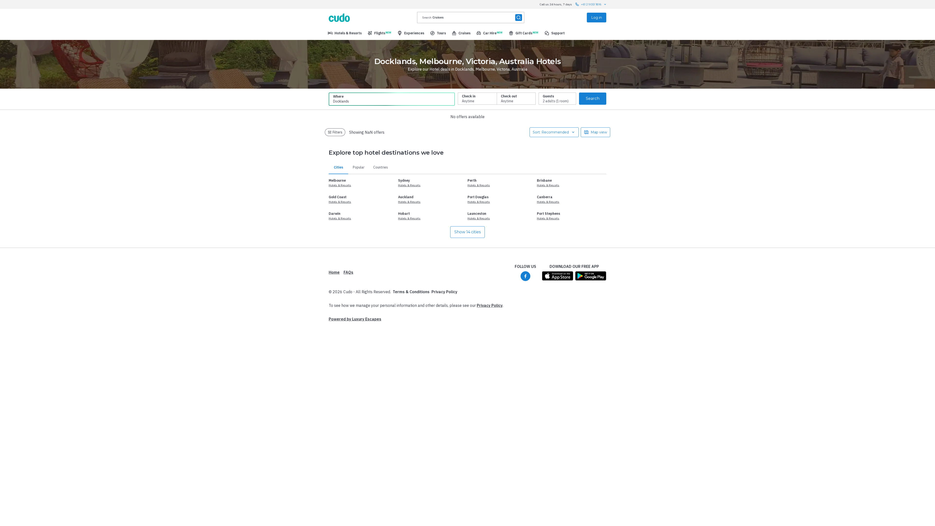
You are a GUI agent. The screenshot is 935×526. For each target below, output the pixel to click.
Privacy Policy (444, 291)
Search (592, 98)
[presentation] (470, 17)
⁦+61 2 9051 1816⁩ (591, 4)
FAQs (348, 272)
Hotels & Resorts (340, 185)
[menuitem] (345, 33)
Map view (599, 132)
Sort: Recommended (551, 132)
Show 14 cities (467, 232)
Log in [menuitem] (596, 17)
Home (334, 272)
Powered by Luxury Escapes (355, 319)
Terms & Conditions (411, 291)
